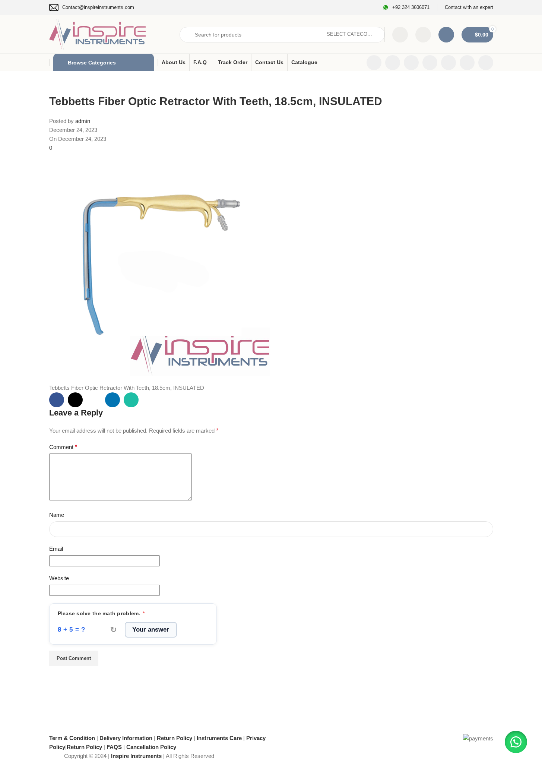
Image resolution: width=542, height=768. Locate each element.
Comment (63, 447)
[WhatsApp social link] (467, 62)
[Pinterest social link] (93, 399)
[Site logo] (97, 34)
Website (59, 578)
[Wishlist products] (423, 34)
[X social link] (392, 62)
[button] (516, 742)
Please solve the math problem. (101, 613)
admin (82, 121)
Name (56, 515)
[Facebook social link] (374, 62)
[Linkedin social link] (448, 62)
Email (56, 549)
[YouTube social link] (429, 62)
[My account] (446, 34)
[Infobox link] (91, 7)
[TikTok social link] (485, 62)
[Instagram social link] (411, 62)
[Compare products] (400, 34)
